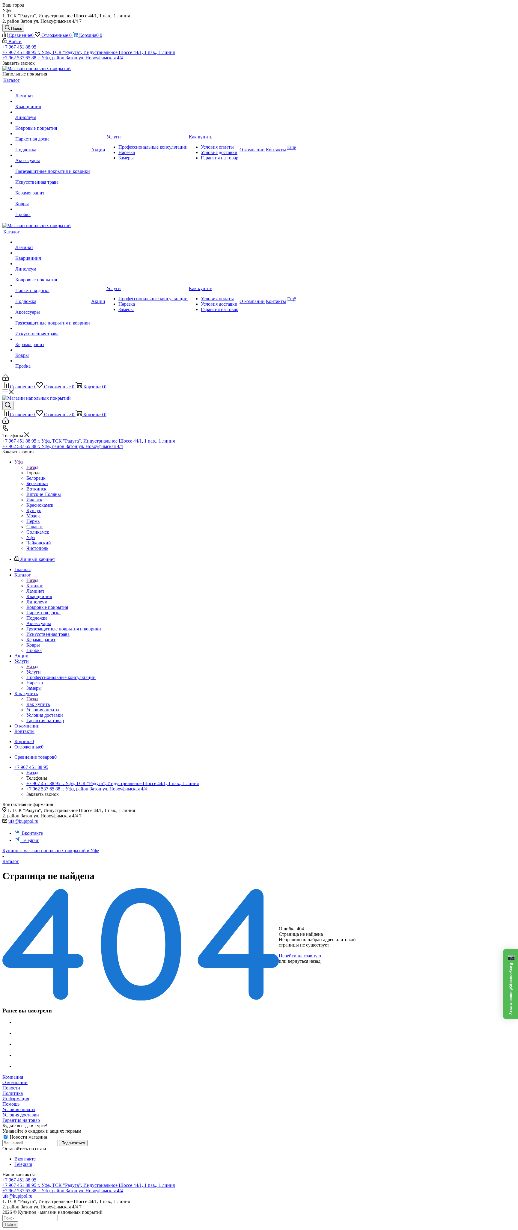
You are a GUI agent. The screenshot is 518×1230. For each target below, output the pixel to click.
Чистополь (37, 548)
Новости (11, 1087)
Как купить (38, 704)
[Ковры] (52, 198)
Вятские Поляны (43, 494)
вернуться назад (304, 961)
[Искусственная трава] (52, 176)
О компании (15, 1082)
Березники (37, 483)
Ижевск (34, 499)
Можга (33, 515)
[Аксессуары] (52, 155)
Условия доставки (20, 1114)
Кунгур (33, 510)
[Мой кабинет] (5, 379)
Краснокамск (39, 505)
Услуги (33, 671)
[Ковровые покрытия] (52, 123)
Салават (34, 526)
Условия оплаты (18, 1109)
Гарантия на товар (21, 1120)
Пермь (33, 521)
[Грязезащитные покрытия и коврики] (52, 166)
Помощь (10, 1104)
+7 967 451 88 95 (19, 46)
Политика (12, 1093)
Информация (15, 1098)
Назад (32, 467)
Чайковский (38, 542)
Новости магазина (27, 1137)
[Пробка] (52, 209)
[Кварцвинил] (52, 101)
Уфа (30, 537)
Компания (12, 1077)
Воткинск (36, 488)
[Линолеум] (52, 112)
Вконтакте (32, 833)
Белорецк (36, 478)
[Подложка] (52, 144)
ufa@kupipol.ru (23, 821)
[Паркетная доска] (52, 133)
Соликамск (37, 532)
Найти (10, 1224)
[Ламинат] (52, 90)
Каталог (34, 585)
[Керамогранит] (52, 187)
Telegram (30, 840)
